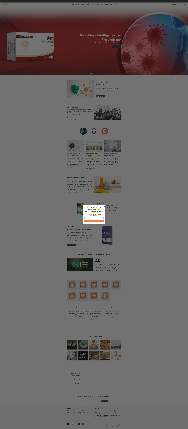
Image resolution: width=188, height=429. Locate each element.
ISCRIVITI (94, 221)
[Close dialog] (104, 206)
